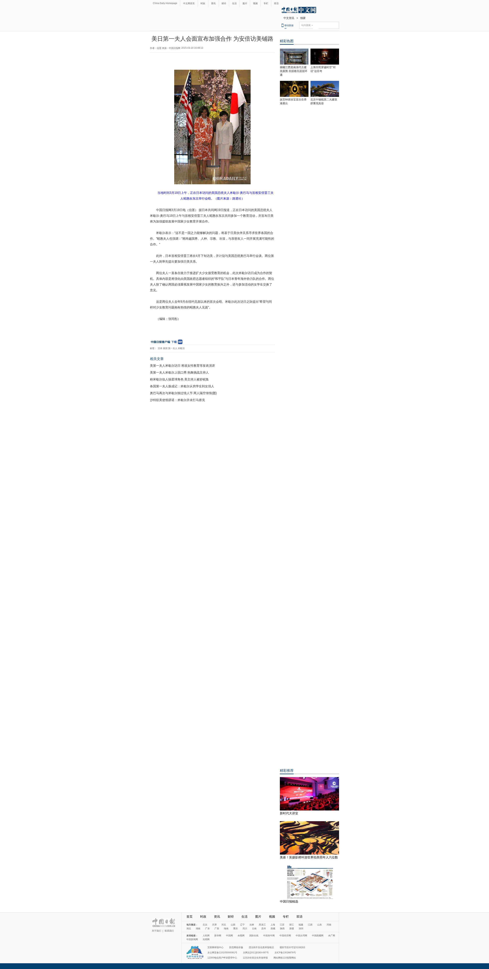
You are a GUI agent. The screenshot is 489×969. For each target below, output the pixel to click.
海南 (226, 928)
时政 (203, 3)
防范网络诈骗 (236, 947)
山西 (233, 924)
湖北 (188, 928)
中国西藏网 (317, 935)
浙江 (291, 924)
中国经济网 (285, 935)
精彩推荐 (287, 770)
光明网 (206, 939)
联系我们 (169, 930)
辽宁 (242, 924)
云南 (254, 928)
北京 (205, 924)
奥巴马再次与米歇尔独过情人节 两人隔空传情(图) (183, 393)
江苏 (282, 924)
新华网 (217, 935)
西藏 (273, 928)
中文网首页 (189, 3)
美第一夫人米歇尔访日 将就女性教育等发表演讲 (182, 365)
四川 (245, 928)
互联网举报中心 (215, 947)
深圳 (301, 928)
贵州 (263, 928)
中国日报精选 (289, 901)
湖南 (198, 928)
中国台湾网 (301, 935)
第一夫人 (172, 348)
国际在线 (253, 935)
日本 (160, 348)
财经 (224, 3)
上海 (272, 924)
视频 (255, 3)
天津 (214, 924)
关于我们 (156, 930)
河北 (223, 924)
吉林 (251, 924)
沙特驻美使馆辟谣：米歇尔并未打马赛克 (177, 400)
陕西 (282, 928)
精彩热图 (287, 41)
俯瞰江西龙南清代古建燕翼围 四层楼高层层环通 (293, 71)
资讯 (213, 3)
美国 (165, 348)
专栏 (266, 3)
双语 (276, 3)
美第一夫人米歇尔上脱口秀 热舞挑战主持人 (179, 372)
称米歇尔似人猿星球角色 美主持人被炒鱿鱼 (179, 379)
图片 (245, 3)
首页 (189, 916)
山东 (319, 924)
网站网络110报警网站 (285, 957)
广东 (207, 928)
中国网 (229, 935)
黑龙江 (262, 924)
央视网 (241, 935)
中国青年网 (269, 935)
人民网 (206, 935)
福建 (301, 924)
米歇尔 (181, 348)
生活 (234, 3)
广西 (217, 928)
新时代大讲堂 (289, 813)
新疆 (291, 928)
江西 (310, 924)
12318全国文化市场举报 (255, 957)
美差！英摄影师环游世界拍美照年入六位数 (309, 857)
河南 (329, 924)
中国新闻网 (192, 939)
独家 (303, 17)
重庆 (235, 928)
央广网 (331, 935)
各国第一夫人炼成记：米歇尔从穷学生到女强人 (182, 386)
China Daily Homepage (165, 3)
